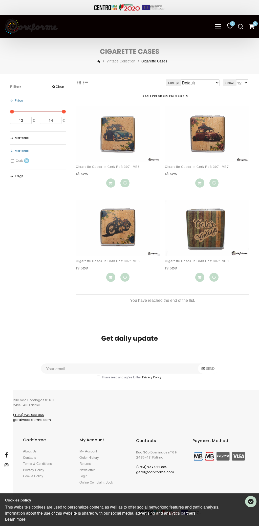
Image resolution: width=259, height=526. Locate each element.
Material (22, 137)
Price (19, 100)
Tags (19, 176)
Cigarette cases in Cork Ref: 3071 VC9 (197, 261)
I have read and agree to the (131, 377)
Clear (60, 86)
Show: (229, 82)
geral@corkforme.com (32, 419)
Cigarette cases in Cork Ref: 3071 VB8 (108, 261)
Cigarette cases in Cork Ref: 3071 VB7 (197, 167)
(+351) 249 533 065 (28, 415)
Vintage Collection (120, 60)
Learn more (15, 519)
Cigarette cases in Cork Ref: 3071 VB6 (108, 167)
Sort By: (173, 82)
